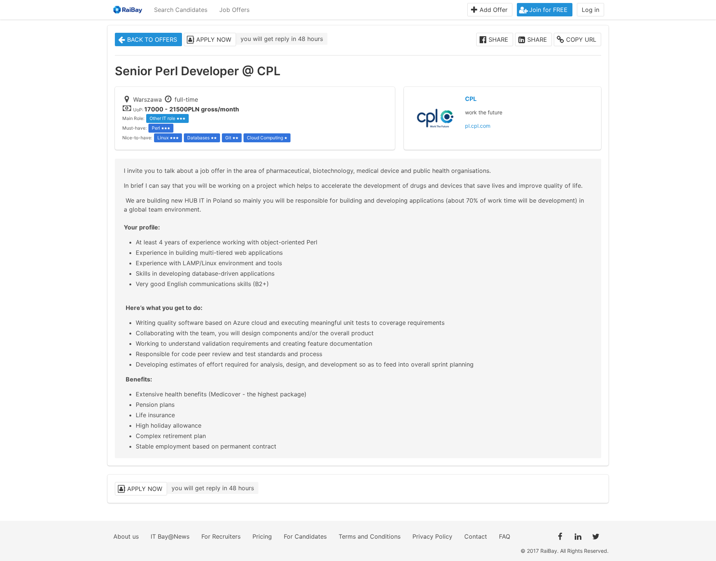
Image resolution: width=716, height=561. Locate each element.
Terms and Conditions (370, 536)
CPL (471, 98)
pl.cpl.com (477, 126)
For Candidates (305, 536)
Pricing (262, 536)
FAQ (504, 536)
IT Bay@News (170, 536)
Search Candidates (180, 9)
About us (126, 536)
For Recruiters (221, 536)
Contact (475, 536)
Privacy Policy (432, 536)
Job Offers (234, 9)
